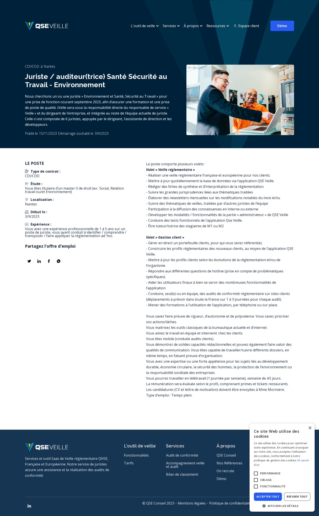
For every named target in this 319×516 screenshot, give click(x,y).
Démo (282, 25)
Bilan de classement (182, 474)
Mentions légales (192, 503)
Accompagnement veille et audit (185, 464)
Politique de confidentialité (230, 503)
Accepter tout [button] (268, 496)
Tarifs (129, 463)
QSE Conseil (226, 455)
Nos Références (229, 463)
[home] (46, 25)
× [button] (309, 428)
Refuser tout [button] (297, 496)
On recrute (225, 471)
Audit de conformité (182, 455)
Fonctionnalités (136, 455)
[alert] (282, 467)
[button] (144, 26)
